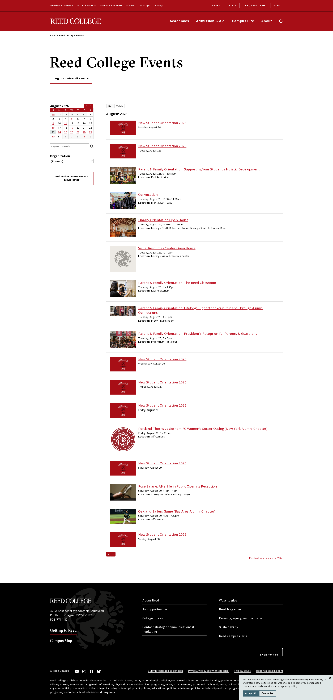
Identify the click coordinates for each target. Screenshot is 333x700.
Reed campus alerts (233, 636)
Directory (158, 6)
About (266, 21)
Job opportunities (154, 609)
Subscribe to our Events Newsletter (71, 178)
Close (330, 681)
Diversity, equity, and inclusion (240, 618)
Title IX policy (242, 671)
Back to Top (269, 655)
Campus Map (61, 640)
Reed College (75, 21)
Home (53, 35)
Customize (267, 693)
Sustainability (228, 627)
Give (277, 6)
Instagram (84, 671)
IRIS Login (145, 6)
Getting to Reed (63, 630)
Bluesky (99, 671)
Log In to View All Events (71, 78)
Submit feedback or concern (165, 671)
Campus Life (243, 21)
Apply (216, 6)
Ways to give (228, 600)
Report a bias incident (269, 671)
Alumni (130, 6)
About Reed (150, 600)
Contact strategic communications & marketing (168, 629)
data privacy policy (287, 686)
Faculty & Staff (86, 6)
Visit (232, 6)
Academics (179, 21)
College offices (152, 618)
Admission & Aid (210, 21)
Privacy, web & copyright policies (208, 671)
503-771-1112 (58, 619)
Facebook (91, 671)
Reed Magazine (230, 609)
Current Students (61, 6)
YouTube (77, 671)
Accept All (251, 693)
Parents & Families (111, 6)
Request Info (255, 6)
